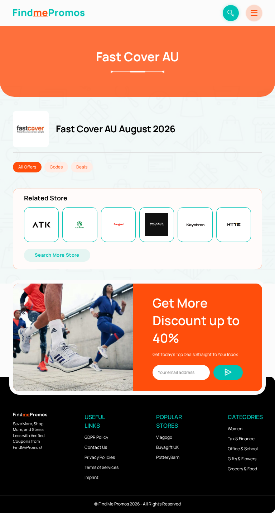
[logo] (49, 13)
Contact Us (96, 447)
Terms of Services (102, 467)
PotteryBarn (167, 457)
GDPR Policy (96, 437)
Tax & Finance (241, 439)
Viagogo (164, 437)
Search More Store (57, 255)
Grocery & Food (242, 469)
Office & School (243, 449)
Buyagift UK (167, 447)
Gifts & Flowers (242, 459)
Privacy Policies (100, 457)
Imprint (91, 477)
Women (235, 429)
